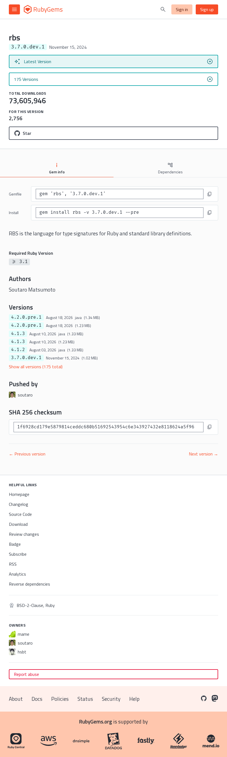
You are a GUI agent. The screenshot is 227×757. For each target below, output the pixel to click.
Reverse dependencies (29, 584)
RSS (13, 564)
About (16, 699)
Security (111, 699)
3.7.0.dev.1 (26, 358)
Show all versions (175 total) (36, 366)
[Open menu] (14, 9)
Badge (15, 544)
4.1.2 (18, 349)
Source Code (20, 514)
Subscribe (18, 554)
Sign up (207, 9)
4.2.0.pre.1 (26, 317)
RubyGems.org (95, 721)
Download (18, 524)
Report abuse (26, 674)
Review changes (24, 534)
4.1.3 (18, 333)
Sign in (182, 9)
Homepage (19, 494)
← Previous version (27, 453)
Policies (60, 699)
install (14, 212)
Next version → (203, 453)
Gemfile (15, 194)
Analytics (17, 574)
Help (134, 699)
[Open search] (163, 9)
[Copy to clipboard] (209, 194)
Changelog (18, 504)
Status (85, 699)
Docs (37, 699)
